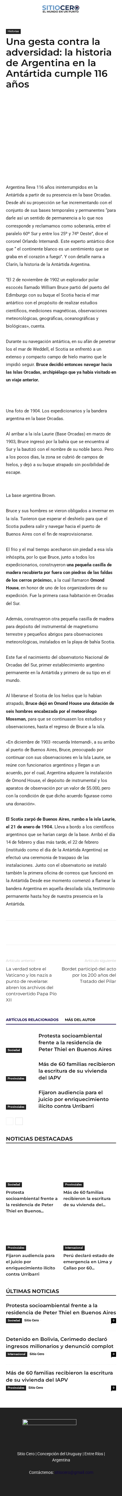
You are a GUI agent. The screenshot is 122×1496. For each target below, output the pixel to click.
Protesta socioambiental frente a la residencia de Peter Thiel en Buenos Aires (75, 1042)
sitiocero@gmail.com (73, 1472)
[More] (53, 108)
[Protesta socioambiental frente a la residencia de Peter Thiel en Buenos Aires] (21, 1042)
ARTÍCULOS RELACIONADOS (32, 1019)
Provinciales (16, 1078)
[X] (25, 108)
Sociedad (14, 1050)
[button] (113, 8)
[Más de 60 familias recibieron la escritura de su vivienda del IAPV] (21, 1071)
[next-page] (19, 1121)
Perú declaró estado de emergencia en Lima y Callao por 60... (88, 1262)
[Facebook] (12, 108)
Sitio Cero (31, 1320)
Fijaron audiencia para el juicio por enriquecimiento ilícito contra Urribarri (73, 1099)
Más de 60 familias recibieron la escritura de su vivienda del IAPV (76, 1071)
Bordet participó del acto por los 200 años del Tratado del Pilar (89, 975)
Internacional (74, 1247)
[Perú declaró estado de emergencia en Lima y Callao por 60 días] (89, 1232)
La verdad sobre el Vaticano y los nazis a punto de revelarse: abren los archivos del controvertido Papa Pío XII (31, 984)
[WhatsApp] (39, 108)
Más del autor (80, 1019)
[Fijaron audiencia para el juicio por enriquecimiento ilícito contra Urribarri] (21, 1099)
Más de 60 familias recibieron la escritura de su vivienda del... (87, 1198)
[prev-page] (9, 1121)
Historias (13, 31)
